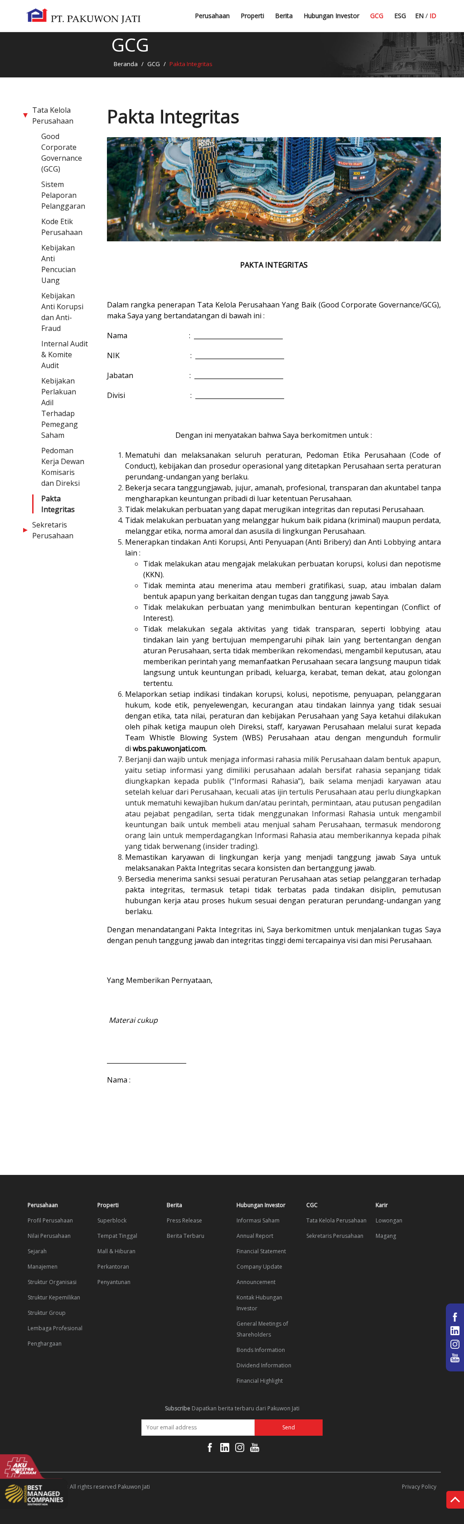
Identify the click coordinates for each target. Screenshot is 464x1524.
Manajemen (43, 1266)
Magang (386, 1236)
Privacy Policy (419, 1486)
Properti (252, 15)
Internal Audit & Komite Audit (64, 354)
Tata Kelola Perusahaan (52, 115)
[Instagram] (239, 1449)
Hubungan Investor (331, 15)
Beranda (126, 64)
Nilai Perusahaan (49, 1236)
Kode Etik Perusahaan (61, 226)
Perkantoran (113, 1266)
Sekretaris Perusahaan (52, 530)
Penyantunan (113, 1282)
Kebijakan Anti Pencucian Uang (58, 264)
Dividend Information (264, 1365)
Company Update (259, 1266)
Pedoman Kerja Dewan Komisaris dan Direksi (62, 467)
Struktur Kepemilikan (54, 1297)
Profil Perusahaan (50, 1220)
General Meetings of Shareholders (262, 1329)
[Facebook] (209, 1449)
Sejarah (37, 1251)
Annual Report (255, 1236)
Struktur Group (47, 1313)
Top (455, 1501)
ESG (400, 15)
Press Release (184, 1220)
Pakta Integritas (58, 504)
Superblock (111, 1220)
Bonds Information (261, 1350)
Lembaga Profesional (55, 1328)
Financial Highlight (260, 1381)
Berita (284, 15)
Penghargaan (45, 1343)
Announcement (256, 1282)
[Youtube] (254, 1449)
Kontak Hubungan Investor (259, 1303)
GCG (376, 15)
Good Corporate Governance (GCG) (61, 152)
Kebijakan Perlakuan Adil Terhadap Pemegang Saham (59, 408)
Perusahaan (212, 15)
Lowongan (389, 1220)
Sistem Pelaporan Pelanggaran (63, 195)
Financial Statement (261, 1251)
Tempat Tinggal (117, 1236)
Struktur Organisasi (52, 1282)
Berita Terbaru (296, 19)
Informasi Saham (258, 1220)
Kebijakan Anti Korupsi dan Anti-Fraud (62, 312)
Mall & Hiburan (116, 1251)
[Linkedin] (224, 1449)
